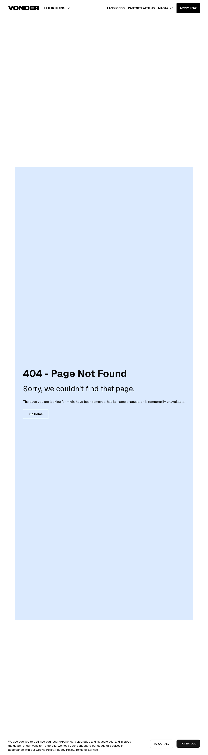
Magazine (165, 8)
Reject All (161, 743)
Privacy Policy (64, 750)
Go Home (36, 414)
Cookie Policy (45, 750)
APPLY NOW (188, 8)
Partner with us (141, 8)
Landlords (116, 8)
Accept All (188, 743)
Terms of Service (87, 750)
